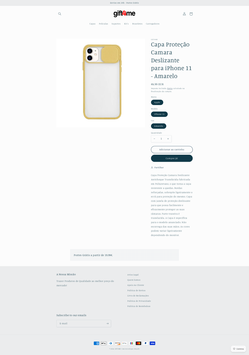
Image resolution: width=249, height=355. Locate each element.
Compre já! (172, 158)
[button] (59, 14)
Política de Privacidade (139, 301)
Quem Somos (133, 280)
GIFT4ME (118, 349)
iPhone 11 (159, 114)
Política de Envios (136, 290)
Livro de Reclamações (138, 295)
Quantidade (156, 133)
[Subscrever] (107, 323)
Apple (157, 102)
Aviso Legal (133, 274)
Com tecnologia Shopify (130, 349)
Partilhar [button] (159, 167)
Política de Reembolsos (138, 306)
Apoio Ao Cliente (135, 285)
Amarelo (158, 126)
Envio (169, 88)
